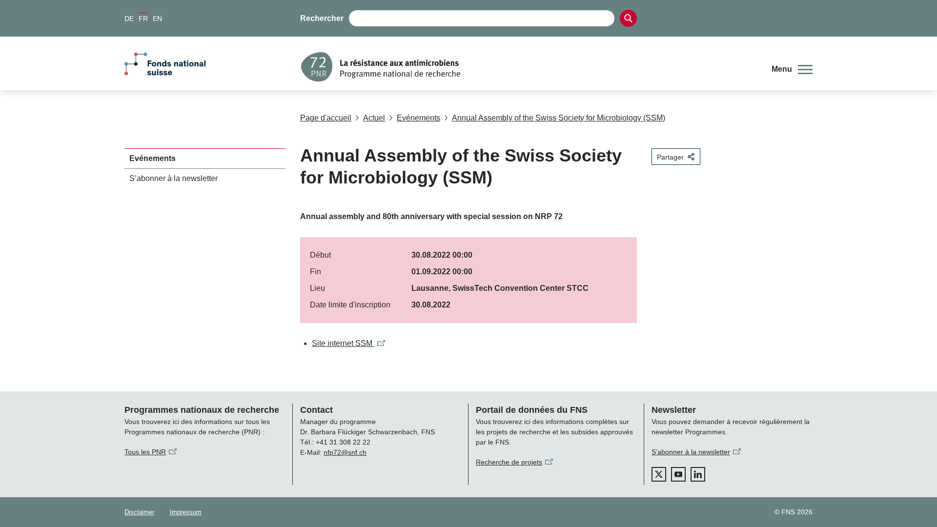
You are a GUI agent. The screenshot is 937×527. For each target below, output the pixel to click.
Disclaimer (139, 512)
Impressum (186, 512)
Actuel (374, 118)
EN (157, 18)
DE (129, 18)
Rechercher (322, 18)
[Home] (529, 66)
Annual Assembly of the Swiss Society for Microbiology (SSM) (558, 118)
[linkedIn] (698, 474)
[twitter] (659, 474)
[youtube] (678, 474)
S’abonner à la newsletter (173, 178)
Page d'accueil (325, 118)
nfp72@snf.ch (345, 452)
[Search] (628, 18)
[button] (792, 69)
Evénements (418, 118)
